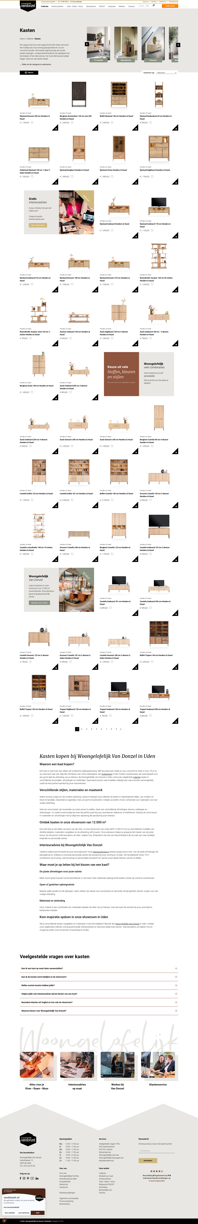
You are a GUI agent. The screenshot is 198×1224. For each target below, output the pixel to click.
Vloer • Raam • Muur (107, 1181)
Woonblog (103, 1187)
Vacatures (63, 1187)
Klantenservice (173, 1)
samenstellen (149, 376)
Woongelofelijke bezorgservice (111, 1158)
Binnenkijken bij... (106, 1190)
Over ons (145, 1)
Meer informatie (38, 225)
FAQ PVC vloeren (106, 1149)
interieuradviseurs (101, 852)
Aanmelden (148, 1161)
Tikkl (61, 1221)
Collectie (29, 39)
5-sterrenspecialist (157, 1181)
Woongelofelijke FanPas (69, 1176)
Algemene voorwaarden (69, 1198)
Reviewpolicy (64, 1204)
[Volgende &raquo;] (121, 729)
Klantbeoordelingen (67, 1193)
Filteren (30, 73)
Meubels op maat (106, 1176)
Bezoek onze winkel (39, 603)
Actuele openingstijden (48, 1)
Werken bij (162, 1)
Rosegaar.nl (55, 1221)
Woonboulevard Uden (68, 1179)
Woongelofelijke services (109, 1155)
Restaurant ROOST (106, 1184)
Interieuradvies (105, 1179)
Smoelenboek (64, 1181)
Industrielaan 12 (26, 1160)
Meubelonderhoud (106, 1160)
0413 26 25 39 (29, 1166)
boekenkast (107, 774)
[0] (153, 6)
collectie (136, 777)
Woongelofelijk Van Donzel (127, 923)
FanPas (153, 1)
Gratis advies (170, 6)
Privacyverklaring (66, 1201)
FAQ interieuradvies (107, 1147)
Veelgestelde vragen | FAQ (109, 1144)
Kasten (38, 39)
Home (22, 39)
